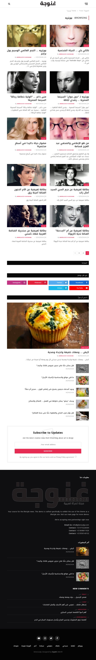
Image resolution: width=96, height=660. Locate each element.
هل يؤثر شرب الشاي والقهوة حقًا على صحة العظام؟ (53, 413)
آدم (35, 645)
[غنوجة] (48, 4)
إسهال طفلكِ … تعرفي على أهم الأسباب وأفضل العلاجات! (64, 604)
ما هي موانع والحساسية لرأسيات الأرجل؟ (58, 377)
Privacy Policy (61, 457)
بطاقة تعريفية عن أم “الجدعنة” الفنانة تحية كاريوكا (72, 232)
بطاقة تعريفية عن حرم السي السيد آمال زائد (69, 191)
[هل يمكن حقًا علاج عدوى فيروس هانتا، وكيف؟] (82, 368)
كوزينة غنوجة (85, 347)
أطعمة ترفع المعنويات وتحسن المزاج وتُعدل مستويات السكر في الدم (60, 620)
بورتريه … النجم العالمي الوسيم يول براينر (26, 52)
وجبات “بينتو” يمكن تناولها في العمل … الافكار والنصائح (51, 401)
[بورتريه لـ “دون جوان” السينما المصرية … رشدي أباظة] (69, 82)
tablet (84, 594)
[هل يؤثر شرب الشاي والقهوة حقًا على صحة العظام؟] (82, 415)
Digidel (54, 651)
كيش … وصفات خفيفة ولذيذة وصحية (68, 352)
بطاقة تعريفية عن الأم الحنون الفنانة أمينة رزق (30, 191)
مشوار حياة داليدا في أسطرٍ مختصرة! (30, 145)
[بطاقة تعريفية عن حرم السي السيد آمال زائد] (69, 175)
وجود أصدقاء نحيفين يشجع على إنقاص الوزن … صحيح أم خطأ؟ (49, 389)
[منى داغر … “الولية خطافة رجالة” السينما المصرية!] (26, 82)
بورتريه (86, 46)
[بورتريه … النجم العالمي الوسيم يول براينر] (26, 36)
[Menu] (86, 3)
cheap (84, 602)
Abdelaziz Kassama (66, 54)
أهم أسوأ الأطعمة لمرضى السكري (73, 612)
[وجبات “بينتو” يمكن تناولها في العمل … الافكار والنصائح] (82, 404)
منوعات (15, 645)
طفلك (57, 645)
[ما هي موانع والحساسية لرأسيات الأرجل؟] (82, 380)
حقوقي (49, 645)
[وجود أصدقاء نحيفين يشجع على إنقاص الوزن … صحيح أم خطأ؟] (82, 392)
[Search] (9, 3)
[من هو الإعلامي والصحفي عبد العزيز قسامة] (69, 129)
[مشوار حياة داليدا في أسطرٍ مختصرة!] (26, 129)
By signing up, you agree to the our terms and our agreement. (46, 457)
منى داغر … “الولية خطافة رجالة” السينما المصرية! (28, 98)
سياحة (41, 645)
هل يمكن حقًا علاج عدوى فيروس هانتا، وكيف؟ (55, 365)
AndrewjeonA (81, 617)
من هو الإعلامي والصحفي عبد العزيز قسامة (72, 145)
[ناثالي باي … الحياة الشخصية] (69, 36)
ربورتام (80, 645)
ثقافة (73, 645)
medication (82, 609)
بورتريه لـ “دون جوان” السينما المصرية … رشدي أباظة (73, 98)
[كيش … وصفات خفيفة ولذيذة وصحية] (48, 326)
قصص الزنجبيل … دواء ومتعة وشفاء (72, 597)
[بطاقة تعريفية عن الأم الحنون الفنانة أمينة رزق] (26, 175)
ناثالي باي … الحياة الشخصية (73, 50)
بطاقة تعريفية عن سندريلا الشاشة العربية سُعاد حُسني (27, 232)
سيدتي (65, 645)
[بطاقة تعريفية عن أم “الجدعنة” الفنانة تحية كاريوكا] (69, 216)
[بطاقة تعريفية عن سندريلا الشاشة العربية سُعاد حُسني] (26, 216)
